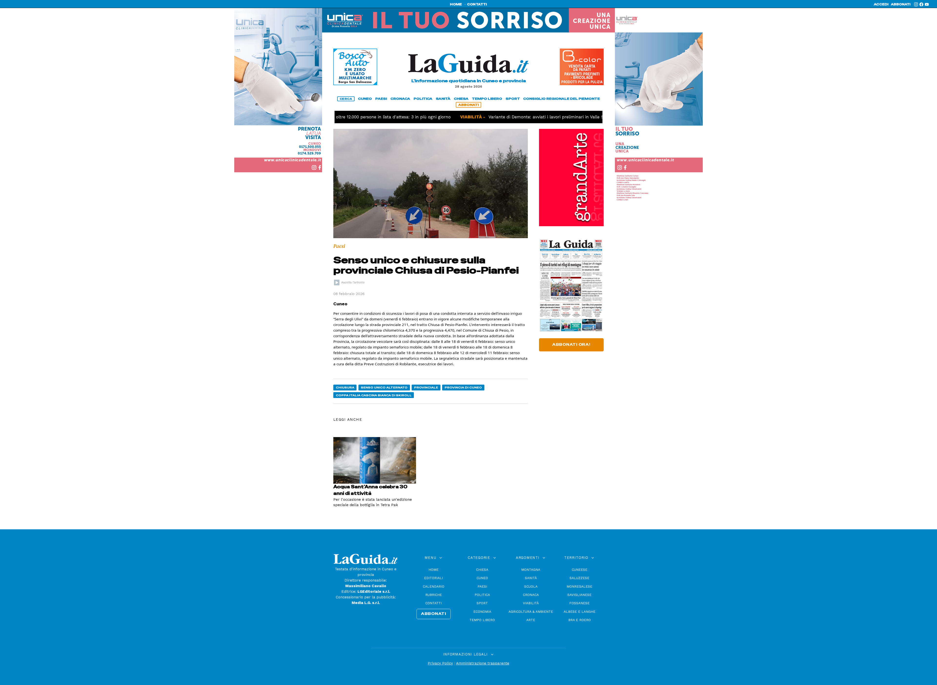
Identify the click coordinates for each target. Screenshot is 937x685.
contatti (477, 4)
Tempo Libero (482, 620)
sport (513, 99)
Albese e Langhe (579, 611)
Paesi (482, 586)
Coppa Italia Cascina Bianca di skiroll (374, 395)
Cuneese (579, 570)
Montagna (530, 570)
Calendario (433, 586)
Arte (530, 620)
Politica (482, 595)
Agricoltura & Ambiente (531, 611)
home (456, 4)
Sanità (531, 578)
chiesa (461, 99)
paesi (381, 99)
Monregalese (579, 586)
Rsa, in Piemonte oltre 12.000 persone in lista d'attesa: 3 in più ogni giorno (349, 116)
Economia (482, 611)
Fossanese (579, 603)
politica (423, 99)
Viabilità (531, 603)
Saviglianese (579, 595)
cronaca (400, 99)
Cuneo (482, 578)
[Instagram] (916, 4)
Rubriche (433, 595)
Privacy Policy (440, 663)
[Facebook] (921, 4)
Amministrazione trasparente (482, 663)
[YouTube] (927, 4)
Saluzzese (579, 578)
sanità (443, 99)
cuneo (365, 99)
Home (433, 570)
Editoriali (433, 578)
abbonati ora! (571, 344)
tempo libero (487, 99)
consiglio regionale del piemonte (561, 99)
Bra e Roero (579, 620)
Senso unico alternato (384, 387)
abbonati (900, 4)
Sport (482, 603)
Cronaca (531, 595)
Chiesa (482, 570)
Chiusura (345, 387)
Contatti (433, 603)
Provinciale (426, 387)
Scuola (531, 586)
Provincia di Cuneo (463, 387)
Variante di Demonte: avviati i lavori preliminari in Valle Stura (521, 116)
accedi (881, 4)
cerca (346, 99)
